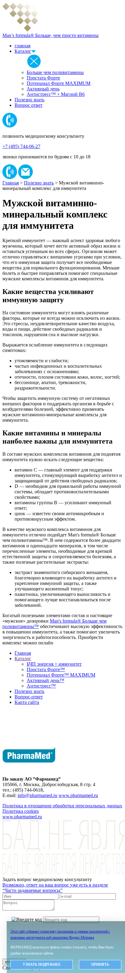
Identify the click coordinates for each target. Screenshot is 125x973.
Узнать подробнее (42, 964)
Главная (10, 182)
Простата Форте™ (46, 669)
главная (22, 45)
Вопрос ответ (28, 105)
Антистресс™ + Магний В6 (56, 94)
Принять (100, 964)
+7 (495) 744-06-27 (21, 146)
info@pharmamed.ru (37, 795)
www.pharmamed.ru (78, 795)
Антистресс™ (41, 685)
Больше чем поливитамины (55, 72)
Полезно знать (29, 99)
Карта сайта (27, 702)
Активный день (43, 88)
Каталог (23, 51)
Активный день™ (45, 680)
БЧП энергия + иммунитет (54, 664)
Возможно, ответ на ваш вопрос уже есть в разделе (55, 887)
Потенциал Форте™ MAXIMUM (61, 674)
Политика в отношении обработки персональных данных (62, 805)
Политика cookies (20, 811)
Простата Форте (43, 77)
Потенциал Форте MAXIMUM (58, 83)
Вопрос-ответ (29, 696)
